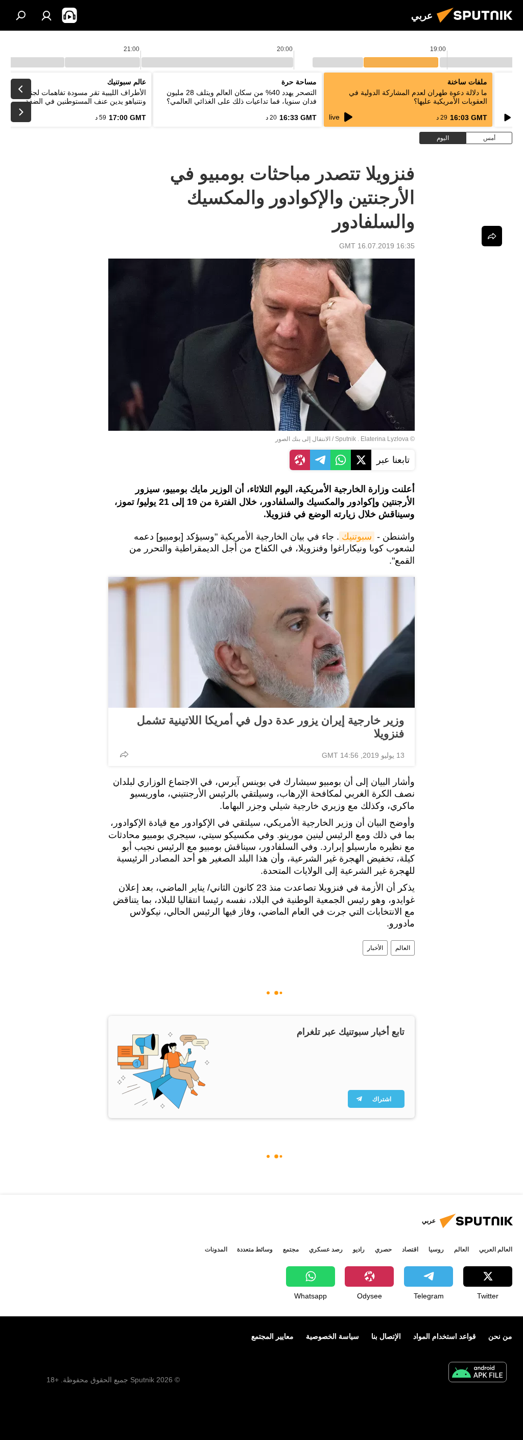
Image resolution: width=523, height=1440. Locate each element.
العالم (402, 947)
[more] (124, 754)
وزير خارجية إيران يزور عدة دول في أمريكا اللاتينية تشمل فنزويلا (271, 727)
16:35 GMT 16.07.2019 (377, 246)
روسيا (436, 1249)
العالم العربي (495, 1249)
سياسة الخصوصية (332, 1336)
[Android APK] (477, 1373)
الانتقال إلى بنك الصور (302, 439)
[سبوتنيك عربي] (477, 24)
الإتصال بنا (386, 1336)
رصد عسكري (326, 1249)
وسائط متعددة (255, 1249)
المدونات (216, 1249)
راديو (359, 1249)
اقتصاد (410, 1249)
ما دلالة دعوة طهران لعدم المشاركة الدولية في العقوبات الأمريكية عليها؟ (418, 96)
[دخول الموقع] (46, 15)
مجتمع (291, 1249)
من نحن (500, 1336)
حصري (383, 1249)
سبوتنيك (357, 536)
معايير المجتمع (272, 1336)
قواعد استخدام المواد (444, 1336)
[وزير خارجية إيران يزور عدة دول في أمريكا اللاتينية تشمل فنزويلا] (261, 642)
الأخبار (375, 947)
